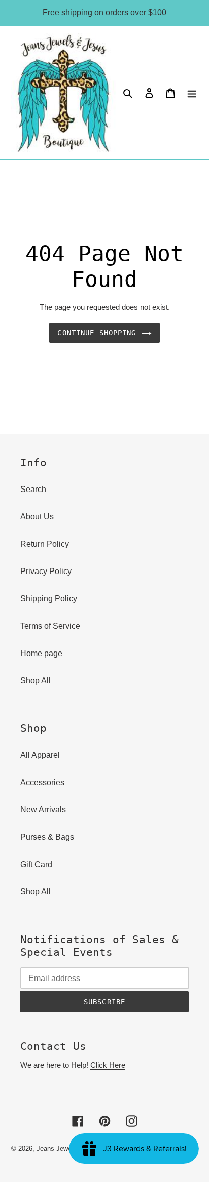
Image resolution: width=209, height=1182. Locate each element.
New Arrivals (43, 809)
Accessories (42, 782)
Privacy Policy (46, 571)
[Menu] (191, 92)
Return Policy (44, 544)
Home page (41, 653)
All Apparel (40, 755)
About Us (37, 516)
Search (33, 489)
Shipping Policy (48, 598)
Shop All (35, 680)
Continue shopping (96, 333)
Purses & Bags (47, 837)
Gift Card (36, 864)
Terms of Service (50, 626)
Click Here (107, 1065)
